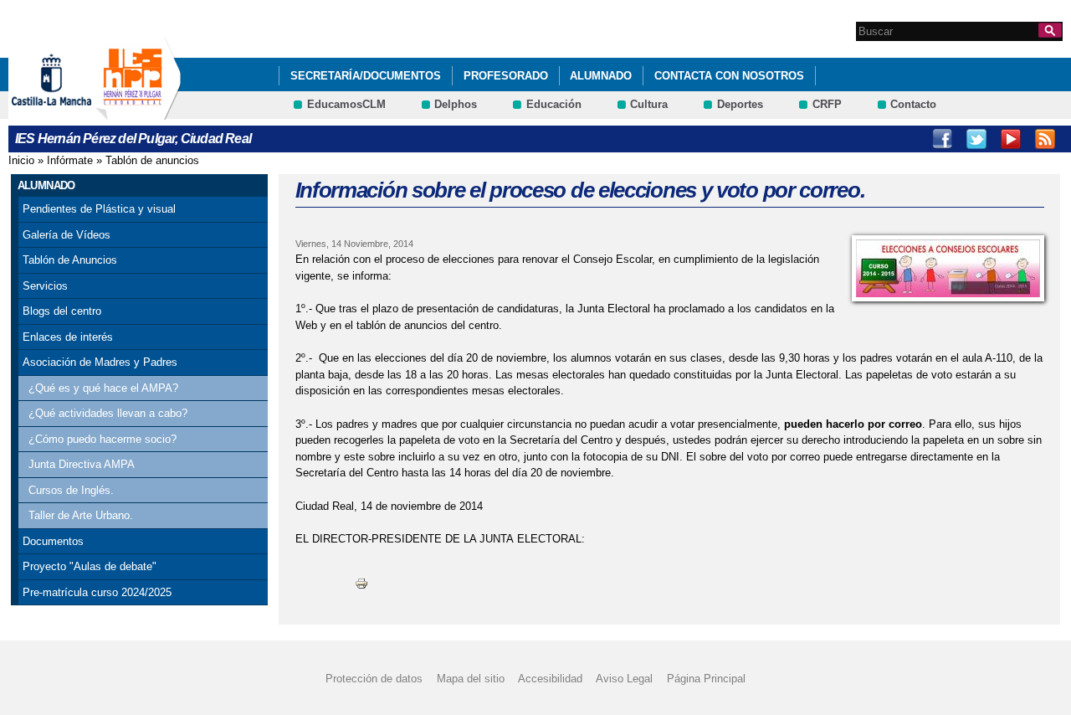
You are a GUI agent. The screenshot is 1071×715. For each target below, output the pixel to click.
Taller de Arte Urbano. (80, 515)
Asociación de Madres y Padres (100, 362)
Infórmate (70, 160)
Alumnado (601, 75)
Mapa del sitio (471, 678)
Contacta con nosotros (729, 75)
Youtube (1011, 139)
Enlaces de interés (68, 337)
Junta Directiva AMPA (81, 464)
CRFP (827, 104)
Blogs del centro (62, 311)
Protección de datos (374, 678)
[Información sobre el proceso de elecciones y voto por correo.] (948, 268)
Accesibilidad (550, 678)
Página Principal (706, 678)
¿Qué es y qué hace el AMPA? (103, 388)
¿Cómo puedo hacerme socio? (102, 439)
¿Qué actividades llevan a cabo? (107, 413)
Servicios (45, 286)
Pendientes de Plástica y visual (99, 209)
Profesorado (506, 75)
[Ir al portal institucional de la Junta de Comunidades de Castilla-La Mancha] (72, 111)
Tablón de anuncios (152, 160)
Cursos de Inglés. (71, 490)
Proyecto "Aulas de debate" (89, 566)
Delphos (455, 104)
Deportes (740, 104)
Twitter (976, 139)
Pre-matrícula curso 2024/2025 (97, 592)
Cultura (649, 104)
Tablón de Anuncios (70, 260)
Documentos (53, 541)
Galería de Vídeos (66, 235)
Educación (554, 104)
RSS (1045, 139)
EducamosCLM (346, 104)
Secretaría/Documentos (365, 75)
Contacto (913, 104)
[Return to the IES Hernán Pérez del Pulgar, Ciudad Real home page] (138, 111)
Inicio (21, 160)
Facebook (942, 139)
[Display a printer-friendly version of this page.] (361, 583)
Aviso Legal (624, 678)
